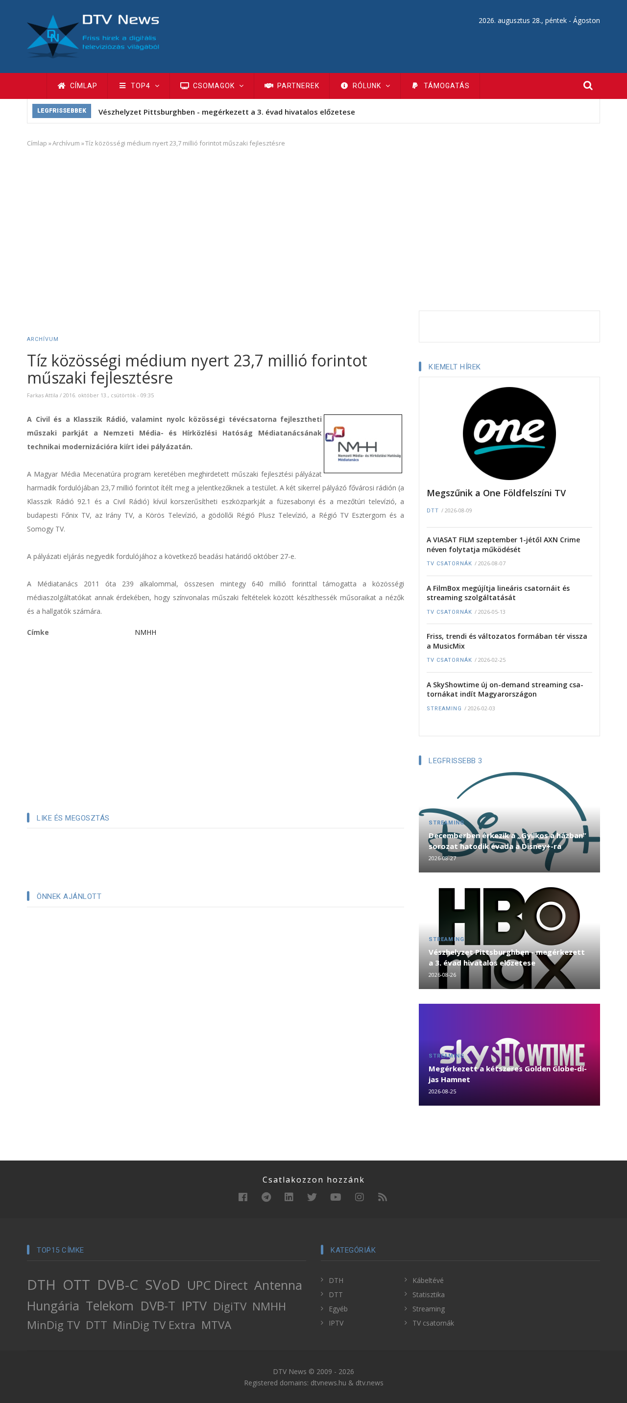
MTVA (216, 1324)
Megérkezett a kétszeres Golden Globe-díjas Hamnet (508, 1074)
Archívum (66, 143)
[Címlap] (93, 35)
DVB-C (117, 1284)
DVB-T (158, 1305)
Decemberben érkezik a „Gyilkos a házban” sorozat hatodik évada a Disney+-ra (507, 840)
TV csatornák (449, 563)
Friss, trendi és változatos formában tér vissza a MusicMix (507, 641)
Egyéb (338, 1308)
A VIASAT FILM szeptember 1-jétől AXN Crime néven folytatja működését (503, 544)
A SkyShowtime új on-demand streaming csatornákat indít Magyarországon (505, 689)
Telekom (110, 1305)
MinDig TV (53, 1324)
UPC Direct (217, 1285)
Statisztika (428, 1294)
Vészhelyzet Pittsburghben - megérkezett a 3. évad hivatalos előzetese (226, 112)
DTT (433, 511)
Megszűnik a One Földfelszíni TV (496, 493)
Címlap (82, 86)
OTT (76, 1284)
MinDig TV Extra (154, 1324)
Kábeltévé (428, 1280)
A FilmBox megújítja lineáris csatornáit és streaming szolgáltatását (498, 593)
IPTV (194, 1305)
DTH (41, 1284)
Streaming (444, 708)
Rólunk (367, 86)
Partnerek (297, 86)
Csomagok (214, 86)
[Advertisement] (313, 227)
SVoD (162, 1284)
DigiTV (229, 1306)
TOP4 (140, 86)
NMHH (145, 632)
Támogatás (446, 86)
